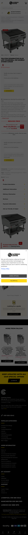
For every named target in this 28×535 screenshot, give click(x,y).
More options (14, 276)
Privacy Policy (5, 268)
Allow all (14, 280)
